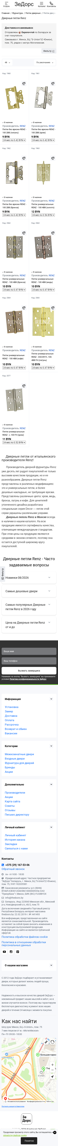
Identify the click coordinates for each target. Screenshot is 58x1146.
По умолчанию (43, 62)
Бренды (10, 767)
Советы (10, 805)
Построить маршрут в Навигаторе (13, 1106)
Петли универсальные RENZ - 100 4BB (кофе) (13, 357)
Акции (9, 771)
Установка (11, 707)
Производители (15, 792)
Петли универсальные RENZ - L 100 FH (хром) (13, 433)
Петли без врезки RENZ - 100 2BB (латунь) (14, 131)
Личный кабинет (15, 835)
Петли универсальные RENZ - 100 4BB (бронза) (14, 280)
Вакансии (11, 733)
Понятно (29, 1140)
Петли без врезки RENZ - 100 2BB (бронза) (14, 206)
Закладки (11, 844)
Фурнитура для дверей (19, 763)
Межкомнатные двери (19, 754)
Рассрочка (12, 724)
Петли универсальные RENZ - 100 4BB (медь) (42, 280)
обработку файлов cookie (15, 1135)
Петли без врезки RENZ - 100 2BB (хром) (43, 131)
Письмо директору (17, 814)
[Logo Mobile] (24, 4)
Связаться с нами (16, 848)
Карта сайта (12, 801)
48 (6, 62)
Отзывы (10, 810)
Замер (9, 711)
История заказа (15, 839)
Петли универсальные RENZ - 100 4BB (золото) (42, 206)
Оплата (9, 720)
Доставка (11, 715)
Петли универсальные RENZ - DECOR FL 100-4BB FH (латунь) (42, 356)
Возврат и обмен (16, 729)
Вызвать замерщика (29, 670)
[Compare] (24, 83)
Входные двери (15, 758)
